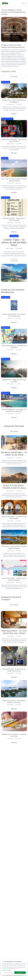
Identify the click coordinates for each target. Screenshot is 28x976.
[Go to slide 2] (23, 39)
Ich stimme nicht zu (8, 972)
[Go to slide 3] (24, 39)
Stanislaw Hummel (7, 36)
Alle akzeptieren (20, 972)
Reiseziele (4, 158)
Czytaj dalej (14, 260)
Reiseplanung (5, 82)
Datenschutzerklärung (6, 969)
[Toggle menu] (25, 3)
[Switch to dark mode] (23, 3)
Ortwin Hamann (10, 143)
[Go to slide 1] (22, 39)
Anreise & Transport (9, 29)
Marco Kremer (10, 222)
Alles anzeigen (14, 76)
